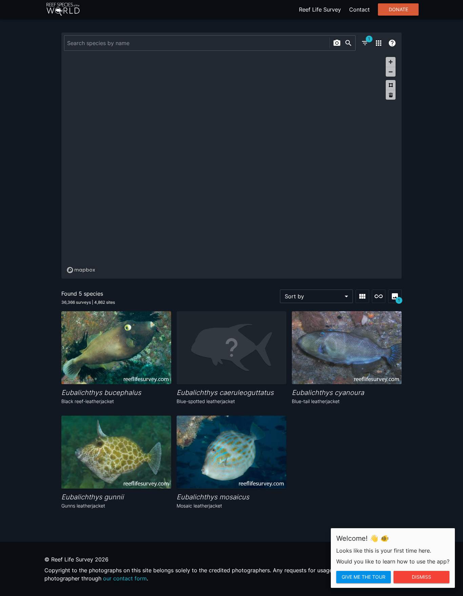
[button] (316, 296)
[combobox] (196, 43)
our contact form (125, 578)
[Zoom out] (391, 72)
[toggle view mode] (362, 296)
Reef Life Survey (320, 9)
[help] (392, 43)
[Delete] (391, 95)
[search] (348, 43)
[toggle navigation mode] (378, 296)
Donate (398, 9)
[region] (231, 165)
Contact (359, 9)
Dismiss (421, 577)
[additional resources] (378, 43)
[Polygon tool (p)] (391, 85)
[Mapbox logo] (81, 270)
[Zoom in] (391, 62)
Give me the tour (363, 577)
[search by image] (337, 43)
